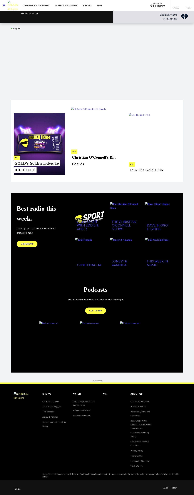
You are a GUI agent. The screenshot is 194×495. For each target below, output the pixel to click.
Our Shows (27, 244)
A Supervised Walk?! (81, 410)
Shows (87, 5)
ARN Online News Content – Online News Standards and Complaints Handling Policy (140, 429)
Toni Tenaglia (48, 412)
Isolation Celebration (81, 416)
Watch (76, 394)
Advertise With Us (138, 406)
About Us (136, 394)
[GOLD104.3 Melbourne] (13, 5)
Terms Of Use (136, 456)
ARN (165, 488)
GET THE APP (95, 310)
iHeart (174, 488)
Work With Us (136, 466)
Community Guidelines (140, 461)
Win (99, 5)
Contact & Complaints (140, 401)
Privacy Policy (136, 451)
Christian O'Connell (36, 5)
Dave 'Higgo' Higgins (51, 406)
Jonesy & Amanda (66, 5)
